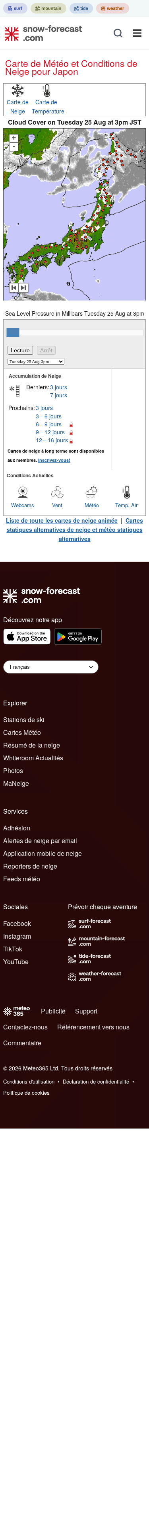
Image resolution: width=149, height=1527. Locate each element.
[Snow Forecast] (41, 33)
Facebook (17, 923)
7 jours (58, 395)
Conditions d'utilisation (28, 1081)
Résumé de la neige (31, 745)
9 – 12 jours (50, 432)
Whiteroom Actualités (33, 757)
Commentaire (22, 1042)
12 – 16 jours (52, 440)
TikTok (12, 948)
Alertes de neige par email (40, 840)
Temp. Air (126, 505)
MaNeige (16, 783)
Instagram (17, 936)
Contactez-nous (25, 1026)
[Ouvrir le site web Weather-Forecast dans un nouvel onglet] (112, 8)
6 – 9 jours (49, 424)
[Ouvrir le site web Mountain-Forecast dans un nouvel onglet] (48, 8)
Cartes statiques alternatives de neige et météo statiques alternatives (75, 529)
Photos (13, 770)
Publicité (53, 1010)
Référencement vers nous (93, 1026)
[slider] (12, 332)
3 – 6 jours (49, 416)
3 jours (58, 387)
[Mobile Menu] (137, 33)
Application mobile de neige (42, 853)
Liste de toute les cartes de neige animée (62, 520)
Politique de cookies (26, 1092)
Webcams (22, 505)
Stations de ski (24, 719)
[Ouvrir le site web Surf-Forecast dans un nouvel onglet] (15, 8)
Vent (57, 505)
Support (86, 1010)
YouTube (16, 961)
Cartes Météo (22, 732)
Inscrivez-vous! (54, 460)
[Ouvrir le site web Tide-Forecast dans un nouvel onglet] (81, 8)
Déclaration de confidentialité (96, 1081)
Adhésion (16, 827)
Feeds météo (21, 878)
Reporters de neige (30, 866)
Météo (92, 505)
